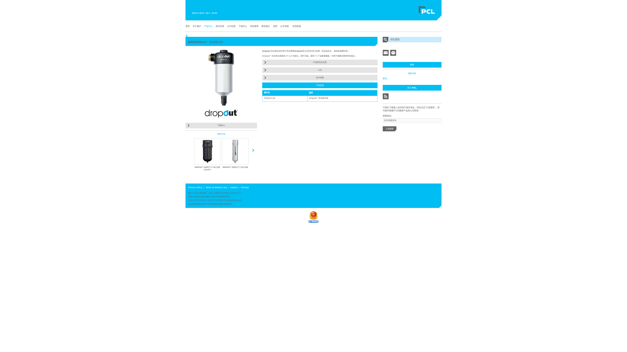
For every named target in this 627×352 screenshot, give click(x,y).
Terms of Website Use (216, 188)
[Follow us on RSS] (386, 96)
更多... (385, 79)
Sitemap (245, 188)
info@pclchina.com (233, 200)
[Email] (386, 53)
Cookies (234, 188)
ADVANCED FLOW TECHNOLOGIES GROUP (210, 204)
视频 (275, 26)
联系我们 (265, 26)
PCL (427, 10)
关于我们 (197, 26)
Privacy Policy (195, 188)
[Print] (393, 53)
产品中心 (208, 26)
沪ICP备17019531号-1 (231, 193)
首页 (187, 26)
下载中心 (243, 26)
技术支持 (220, 26)
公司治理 (284, 26)
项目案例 (254, 26)
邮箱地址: (387, 116)
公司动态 (231, 26)
